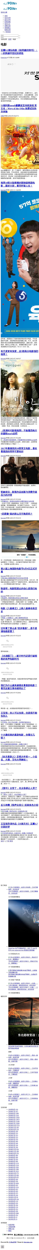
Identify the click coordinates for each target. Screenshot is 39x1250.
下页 (7, 841)
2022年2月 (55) (13, 1215)
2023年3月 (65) (13, 1191)
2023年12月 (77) (13, 1173)
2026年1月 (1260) (14, 1123)
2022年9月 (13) (13, 1201)
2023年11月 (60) (13, 1175)
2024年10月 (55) (13, 1153)
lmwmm (3, 190)
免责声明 (11, 1225)
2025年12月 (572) (14, 1125)
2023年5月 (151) (13, 1187)
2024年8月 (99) (13, 1157)
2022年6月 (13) (13, 1207)
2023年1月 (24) (13, 1195)
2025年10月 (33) (13, 1129)
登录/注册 (4, 12)
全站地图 (30, 1238)
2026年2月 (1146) (14, 1121)
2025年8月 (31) (13, 1133)
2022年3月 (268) (13, 1213)
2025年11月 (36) (13, 1127)
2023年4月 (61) (13, 1189)
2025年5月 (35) (13, 1139)
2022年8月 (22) (13, 1203)
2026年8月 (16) (13, 1109)
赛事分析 (8, 26)
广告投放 (8, 32)
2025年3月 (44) (13, 1143)
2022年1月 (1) (12, 1217)
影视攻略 (8, 22)
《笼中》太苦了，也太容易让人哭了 (19, 788)
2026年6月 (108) (13, 1113)
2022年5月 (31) (13, 1209)
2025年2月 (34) (13, 1145)
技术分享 (8, 18)
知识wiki (7, 24)
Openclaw (4, 57)
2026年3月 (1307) (14, 1119)
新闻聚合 (8, 28)
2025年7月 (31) (13, 1135)
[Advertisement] (19, 863)
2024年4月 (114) (13, 1165)
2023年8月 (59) (13, 1181)
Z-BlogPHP (12, 1242)
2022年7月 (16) (13, 1205)
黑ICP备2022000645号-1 (16, 1238)
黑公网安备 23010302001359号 (25, 1235)
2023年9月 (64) (13, 1179)
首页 (6, 16)
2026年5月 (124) (13, 1115)
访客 (2, 116)
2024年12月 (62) (13, 1149)
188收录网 (11, 1227)
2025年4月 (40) (13, 1141)
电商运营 (8, 30)
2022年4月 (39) (13, 1211)
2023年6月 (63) (13, 1185)
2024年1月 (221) (13, 1171)
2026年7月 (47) (13, 1111)
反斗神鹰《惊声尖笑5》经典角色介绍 (19, 805)
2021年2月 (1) (12, 1219)
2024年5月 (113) (13, 1163)
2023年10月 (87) (13, 1177)
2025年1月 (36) (13, 1147)
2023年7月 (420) (13, 1183)
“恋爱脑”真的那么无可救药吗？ (17, 514)
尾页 (11, 841)
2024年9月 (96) (13, 1155)
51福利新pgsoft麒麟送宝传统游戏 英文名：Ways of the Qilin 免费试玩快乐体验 (19, 108)
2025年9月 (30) (13, 1131)
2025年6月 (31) (13, 1137)
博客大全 (11, 1229)
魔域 (9, 1231)
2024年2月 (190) (13, 1169)
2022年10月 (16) (13, 1199)
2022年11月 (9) (13, 1197)
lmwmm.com (28, 1242)
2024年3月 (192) (13, 1167)
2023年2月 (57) (13, 1193)
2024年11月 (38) (13, 1151)
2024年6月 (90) (13, 1161)
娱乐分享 (8, 20)
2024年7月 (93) (13, 1159)
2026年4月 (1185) (14, 1117)
